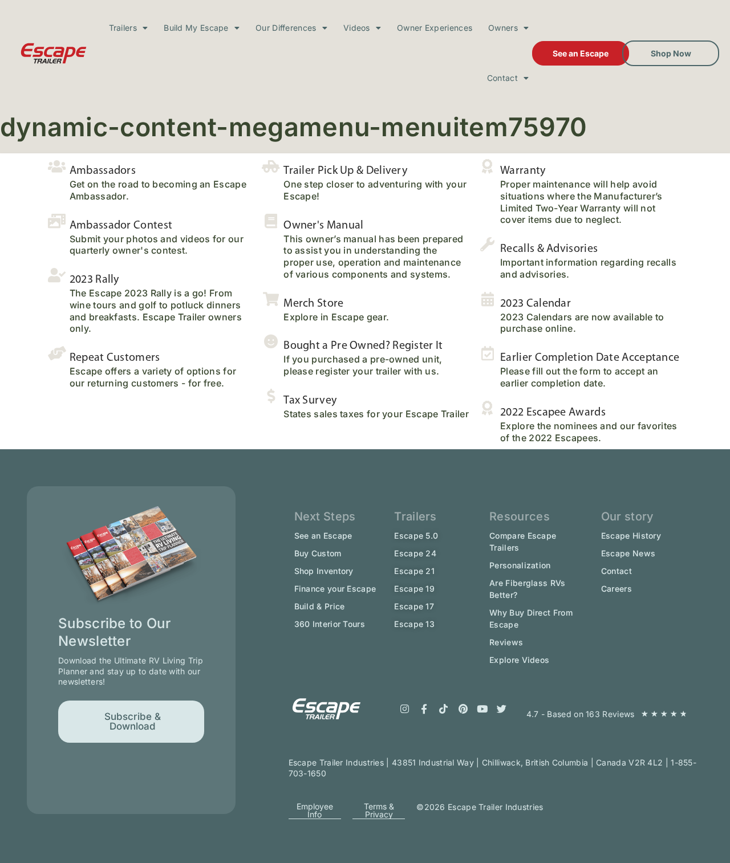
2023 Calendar (535, 304)
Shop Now (671, 53)
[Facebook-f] (424, 709)
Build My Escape (196, 27)
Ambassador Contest (121, 225)
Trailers (123, 27)
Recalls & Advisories (549, 249)
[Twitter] (502, 709)
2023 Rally (94, 280)
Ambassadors (103, 171)
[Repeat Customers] (57, 353)
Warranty (522, 171)
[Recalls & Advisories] (487, 244)
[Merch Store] (270, 299)
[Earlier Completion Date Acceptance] (487, 353)
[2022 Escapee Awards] (487, 408)
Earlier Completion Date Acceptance (589, 358)
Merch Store (313, 304)
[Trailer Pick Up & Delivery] (270, 166)
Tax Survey (309, 400)
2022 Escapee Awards (553, 412)
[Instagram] (405, 709)
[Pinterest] (463, 709)
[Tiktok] (443, 709)
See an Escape (581, 53)
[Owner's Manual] (270, 221)
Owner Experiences (434, 27)
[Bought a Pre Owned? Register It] (270, 341)
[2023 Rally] (57, 275)
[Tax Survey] (270, 396)
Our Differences (286, 27)
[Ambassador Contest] (57, 221)
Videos (356, 27)
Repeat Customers (115, 358)
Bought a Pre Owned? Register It (363, 346)
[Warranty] (487, 166)
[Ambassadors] (57, 166)
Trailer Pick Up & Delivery (345, 171)
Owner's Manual (323, 225)
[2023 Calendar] (487, 299)
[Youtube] (482, 709)
